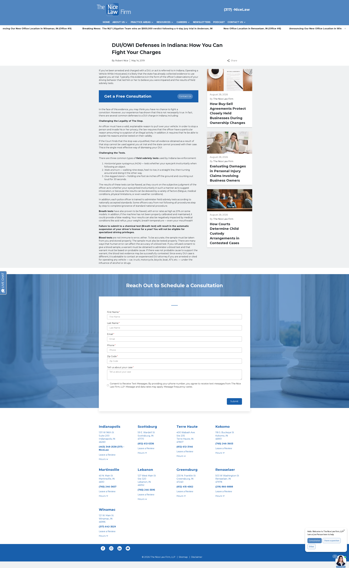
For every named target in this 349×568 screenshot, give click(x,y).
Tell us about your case (120, 367)
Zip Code (112, 356)
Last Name (112, 323)
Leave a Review (107, 455)
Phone (110, 345)
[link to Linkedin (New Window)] (119, 548)
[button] (126, 22)
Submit (234, 401)
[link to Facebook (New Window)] (103, 548)
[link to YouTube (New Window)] (128, 548)
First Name (113, 312)
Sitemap (183, 557)
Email (110, 334)
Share (234, 60)
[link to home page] (114, 9)
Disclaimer (196, 557)
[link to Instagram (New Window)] (111, 548)
